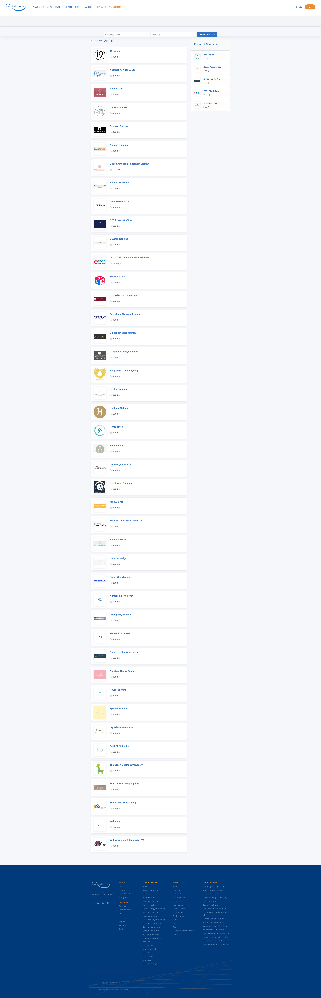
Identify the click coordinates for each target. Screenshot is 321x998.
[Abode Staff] (100, 92)
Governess (176, 890)
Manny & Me (116, 502)
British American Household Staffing (129, 164)
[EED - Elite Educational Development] (100, 261)
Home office (116, 427)
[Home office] (100, 430)
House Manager (178, 905)
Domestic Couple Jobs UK (151, 931)
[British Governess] (100, 186)
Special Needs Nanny (210, 905)
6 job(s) (116, 57)
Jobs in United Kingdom (151, 964)
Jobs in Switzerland (149, 956)
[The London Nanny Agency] (100, 787)
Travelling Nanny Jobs (150, 901)
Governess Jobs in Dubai (151, 927)
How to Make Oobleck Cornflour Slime (216, 945)
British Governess (119, 182)
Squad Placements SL (121, 727)
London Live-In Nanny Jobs (152, 938)
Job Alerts (122, 925)
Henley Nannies (118, 389)
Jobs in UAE (147, 953)
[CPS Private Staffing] (100, 224)
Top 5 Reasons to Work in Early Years (216, 926)
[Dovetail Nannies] (100, 243)
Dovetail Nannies (119, 239)
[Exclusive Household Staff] (100, 299)
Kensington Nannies (121, 483)
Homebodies (116, 445)
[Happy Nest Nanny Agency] (100, 374)
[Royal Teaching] (100, 693)
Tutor (175, 927)
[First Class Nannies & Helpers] (100, 318)
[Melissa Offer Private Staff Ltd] (100, 524)
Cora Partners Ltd (119, 201)
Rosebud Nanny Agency (123, 671)
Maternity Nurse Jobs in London (154, 920)
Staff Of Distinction (120, 746)
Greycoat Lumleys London (124, 351)
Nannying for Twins (209, 901)
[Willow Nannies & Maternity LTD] (100, 844)
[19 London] (100, 55)
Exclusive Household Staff (124, 295)
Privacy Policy (123, 898)
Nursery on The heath (121, 596)
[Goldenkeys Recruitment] (100, 336)
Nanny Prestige (118, 558)
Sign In (121, 913)
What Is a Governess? (210, 894)
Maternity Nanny (179, 898)
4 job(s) (116, 113)
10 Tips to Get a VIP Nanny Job (213, 922)
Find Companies (207, 35)
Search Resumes (125, 910)
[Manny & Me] (100, 506)
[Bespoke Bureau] (100, 130)
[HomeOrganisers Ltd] (100, 468)
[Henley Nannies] (100, 393)
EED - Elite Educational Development (129, 257)
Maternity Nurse (178, 894)
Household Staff (178, 912)
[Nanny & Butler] (100, 543)
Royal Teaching (118, 690)
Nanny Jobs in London (150, 890)
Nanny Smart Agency (121, 577)
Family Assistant (178, 916)
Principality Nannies (120, 614)
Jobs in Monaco (148, 945)
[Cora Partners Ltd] (100, 205)
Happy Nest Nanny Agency (124, 370)
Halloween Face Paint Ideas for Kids (215, 937)
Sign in (299, 7)
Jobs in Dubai (147, 942)
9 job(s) (116, 207)
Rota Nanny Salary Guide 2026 (213, 887)
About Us (122, 890)
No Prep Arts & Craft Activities (213, 930)
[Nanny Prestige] (100, 562)
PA (174, 923)
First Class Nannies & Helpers (126, 314)
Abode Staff (116, 88)
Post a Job (122, 906)
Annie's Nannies (118, 107)
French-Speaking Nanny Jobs (153, 934)
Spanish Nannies (119, 708)
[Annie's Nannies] (100, 111)
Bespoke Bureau (119, 126)
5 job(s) (116, 132)
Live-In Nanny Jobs (149, 894)
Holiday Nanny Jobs (149, 905)
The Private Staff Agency (123, 802)
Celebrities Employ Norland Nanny (215, 898)
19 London (115, 51)
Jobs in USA (147, 960)
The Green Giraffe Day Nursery (126, 765)
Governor (176, 934)
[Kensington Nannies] (100, 487)
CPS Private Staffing (121, 220)
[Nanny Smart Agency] (100, 581)
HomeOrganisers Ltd (121, 464)
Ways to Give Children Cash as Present (216, 941)
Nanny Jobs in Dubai (150, 916)
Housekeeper (177, 901)
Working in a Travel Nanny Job (213, 919)
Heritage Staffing (119, 408)
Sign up (310, 7)
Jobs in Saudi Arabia (150, 949)
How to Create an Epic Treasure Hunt (216, 934)
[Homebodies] (100, 449)
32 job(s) (117, 264)
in (98, 903)
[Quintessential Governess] (100, 656)
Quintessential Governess (124, 652)
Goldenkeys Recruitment (123, 333)
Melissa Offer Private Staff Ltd (126, 520)
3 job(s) (116, 151)
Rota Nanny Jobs (148, 898)
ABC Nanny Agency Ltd (122, 70)
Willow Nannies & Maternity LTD (127, 840)
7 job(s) (116, 188)
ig (103, 903)
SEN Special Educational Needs (184, 931)
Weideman (115, 821)
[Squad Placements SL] (100, 731)
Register (122, 922)
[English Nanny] (100, 280)
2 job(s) (116, 76)
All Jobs (145, 887)
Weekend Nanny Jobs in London (154, 909)
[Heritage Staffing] (100, 412)
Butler (175, 920)
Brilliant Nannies (119, 145)
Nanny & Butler (118, 539)
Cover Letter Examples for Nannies (215, 909)
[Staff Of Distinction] (100, 750)
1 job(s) (116, 245)
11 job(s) (117, 170)
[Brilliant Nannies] (100, 149)
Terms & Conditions (126, 894)
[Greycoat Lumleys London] (100, 355)
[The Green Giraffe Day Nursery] (100, 769)
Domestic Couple (179, 909)
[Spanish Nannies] (100, 712)
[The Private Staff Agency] (100, 806)
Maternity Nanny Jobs (150, 912)
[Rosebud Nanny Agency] (100, 675)
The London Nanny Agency (124, 783)
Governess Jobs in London (152, 923)
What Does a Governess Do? (213, 890)
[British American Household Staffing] (100, 167)
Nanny (175, 887)
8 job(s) (116, 226)
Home (121, 887)
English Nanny (118, 276)
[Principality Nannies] (100, 618)
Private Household (120, 633)
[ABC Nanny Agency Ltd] (100, 74)
